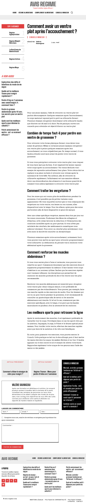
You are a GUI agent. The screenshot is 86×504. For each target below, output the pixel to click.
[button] (72, 12)
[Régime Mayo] (5, 67)
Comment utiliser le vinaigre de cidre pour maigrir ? (15, 372)
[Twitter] (66, 42)
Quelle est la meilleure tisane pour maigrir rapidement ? (10, 93)
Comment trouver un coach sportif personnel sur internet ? (72, 397)
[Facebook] (61, 42)
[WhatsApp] (77, 42)
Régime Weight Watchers (14, 42)
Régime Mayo (14, 67)
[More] (82, 42)
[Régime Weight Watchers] (5, 42)
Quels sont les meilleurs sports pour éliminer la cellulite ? (11, 123)
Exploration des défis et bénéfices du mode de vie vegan (12, 84)
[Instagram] (7, 480)
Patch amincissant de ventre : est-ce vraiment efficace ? (11, 132)
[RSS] (11, 480)
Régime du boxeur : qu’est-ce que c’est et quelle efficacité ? (31, 477)
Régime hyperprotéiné (14, 34)
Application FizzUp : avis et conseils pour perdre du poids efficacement (72, 388)
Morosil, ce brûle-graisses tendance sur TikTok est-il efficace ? (73, 370)
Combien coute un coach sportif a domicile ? (72, 405)
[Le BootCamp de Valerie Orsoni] (5, 50)
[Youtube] (3, 484)
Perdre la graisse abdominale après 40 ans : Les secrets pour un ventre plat (12, 113)
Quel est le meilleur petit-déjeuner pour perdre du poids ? (72, 379)
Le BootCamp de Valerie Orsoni (15, 50)
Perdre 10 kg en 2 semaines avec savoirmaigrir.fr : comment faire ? (12, 102)
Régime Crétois (14, 59)
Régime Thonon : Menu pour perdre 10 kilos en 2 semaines (45, 372)
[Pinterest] (71, 42)
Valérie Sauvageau (40, 42)
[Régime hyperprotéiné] (5, 33)
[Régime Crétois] (5, 59)
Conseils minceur (36, 37)
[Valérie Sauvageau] (7, 392)
